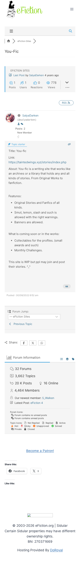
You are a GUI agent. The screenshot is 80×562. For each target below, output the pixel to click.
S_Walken (48, 398)
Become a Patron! (40, 451)
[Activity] (22, 124)
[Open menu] (71, 9)
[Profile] (18, 124)
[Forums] (8, 41)
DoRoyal (56, 550)
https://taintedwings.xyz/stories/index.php (37, 162)
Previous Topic (22, 324)
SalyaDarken (36, 75)
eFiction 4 (36, 402)
